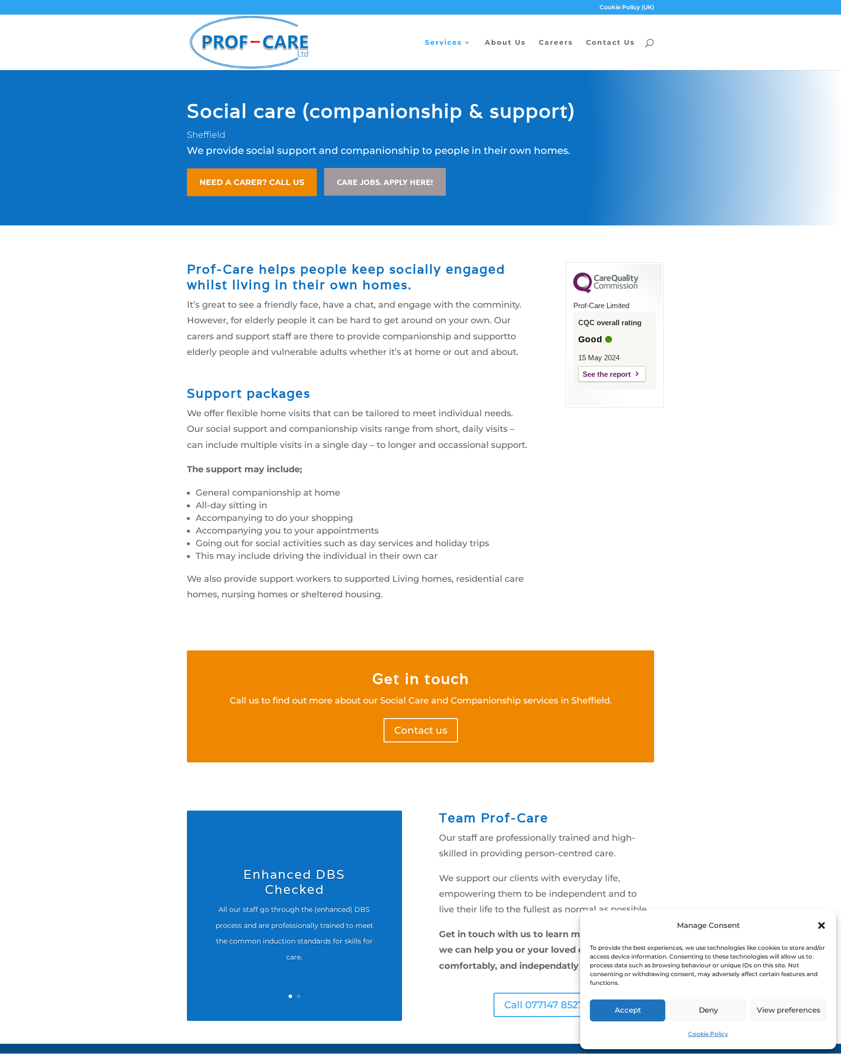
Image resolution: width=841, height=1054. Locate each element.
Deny (708, 1010)
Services (443, 43)
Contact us (420, 730)
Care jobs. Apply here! (385, 182)
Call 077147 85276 (546, 1005)
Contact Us (610, 43)
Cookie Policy (708, 1033)
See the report (607, 374)
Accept (628, 1010)
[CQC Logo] (606, 291)
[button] (821, 925)
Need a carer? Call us (252, 182)
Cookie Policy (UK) (627, 7)
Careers (556, 43)
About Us (505, 43)
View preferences (789, 1010)
